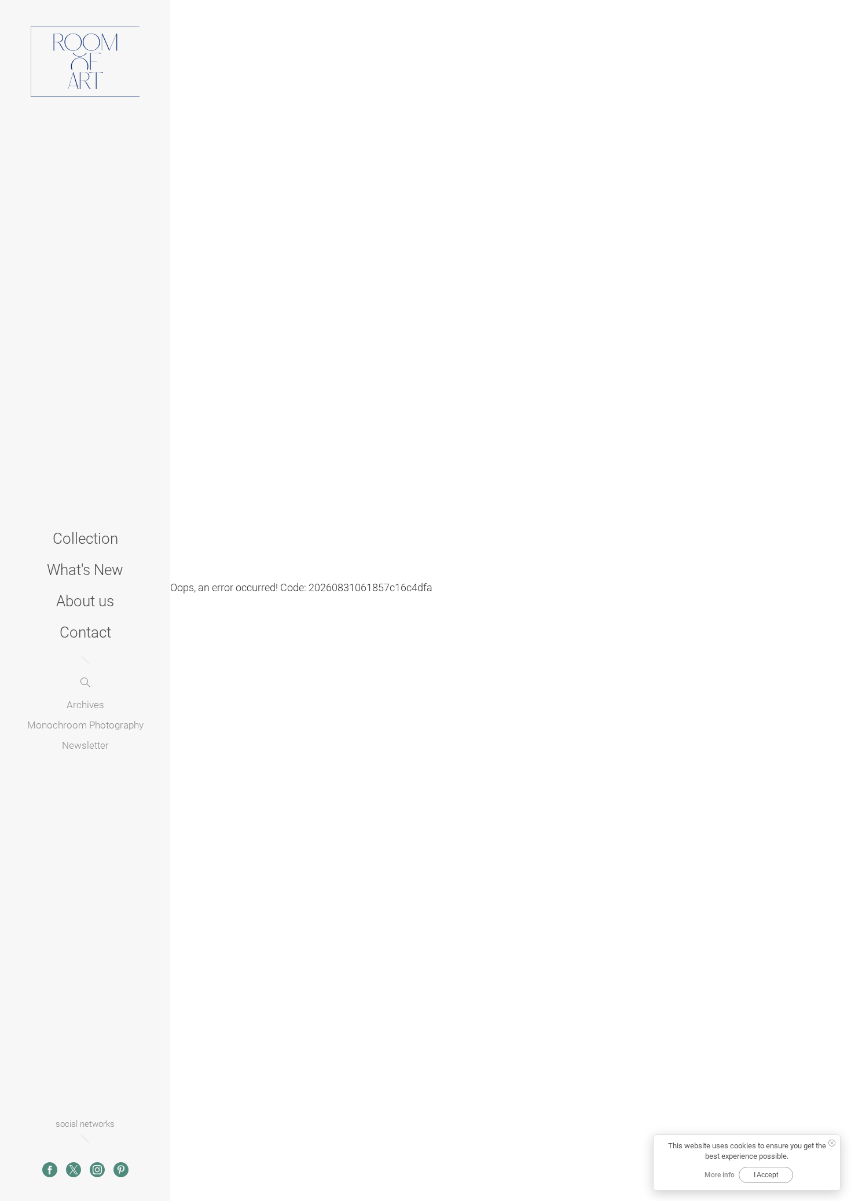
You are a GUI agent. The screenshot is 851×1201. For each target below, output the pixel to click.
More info (720, 1175)
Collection (85, 538)
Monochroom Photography (85, 725)
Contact (85, 632)
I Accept (766, 1175)
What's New (85, 569)
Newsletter (85, 745)
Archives (85, 705)
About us (85, 601)
